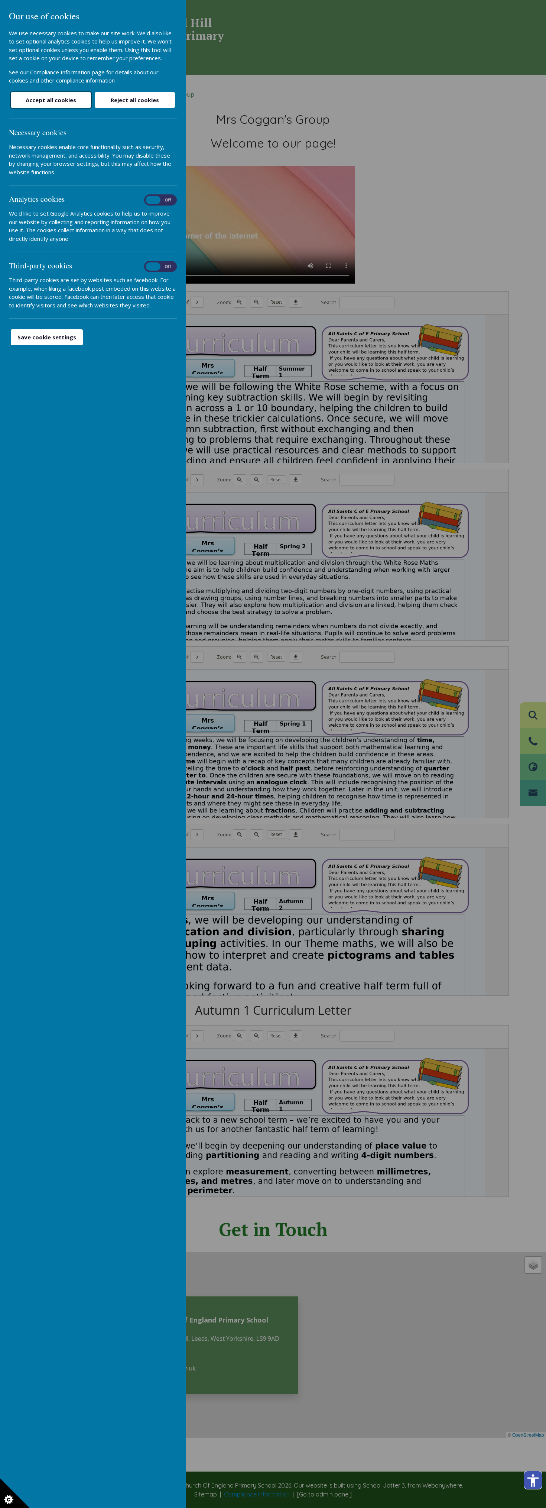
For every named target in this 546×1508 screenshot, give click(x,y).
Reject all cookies (135, 100)
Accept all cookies (51, 100)
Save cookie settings (46, 337)
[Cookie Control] (15, 1493)
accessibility (533, 1480)
